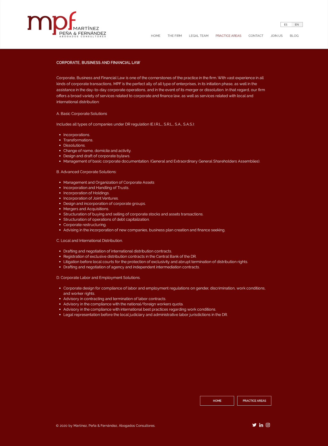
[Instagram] (268, 425)
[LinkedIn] (261, 425)
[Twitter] (254, 425)
